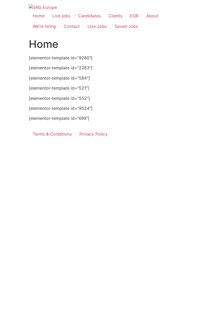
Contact (72, 26)
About (152, 15)
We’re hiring (44, 26)
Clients (115, 15)
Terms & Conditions (52, 134)
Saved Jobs (126, 26)
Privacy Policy (93, 134)
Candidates (89, 15)
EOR (134, 15)
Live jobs (61, 15)
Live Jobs (97, 26)
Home (39, 15)
